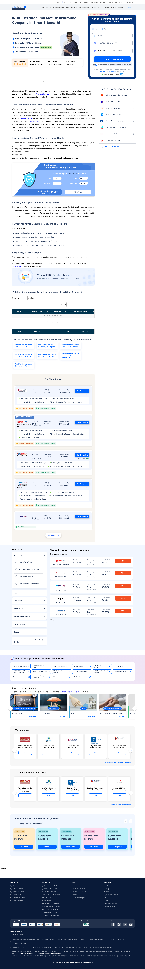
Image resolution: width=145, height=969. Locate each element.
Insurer (16, 593)
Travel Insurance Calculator (51, 909)
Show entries (23, 298)
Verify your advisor (110, 903)
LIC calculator (34, 121)
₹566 (123, 611)
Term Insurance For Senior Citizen (111, 713)
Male (97, 29)
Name (19, 311)
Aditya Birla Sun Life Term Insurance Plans (25, 746)
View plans (23, 847)
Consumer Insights (78, 898)
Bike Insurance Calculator (50, 915)
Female (106, 29)
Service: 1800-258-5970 (98, 2)
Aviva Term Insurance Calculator (48, 789)
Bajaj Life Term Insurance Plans (95, 746)
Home (13, 81)
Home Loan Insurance (19, 677)
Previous (50, 322)
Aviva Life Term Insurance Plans (48, 746)
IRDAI (12, 934)
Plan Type (18, 555)
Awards (75, 895)
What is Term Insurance (40, 671)
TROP (72, 713)
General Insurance (19, 886)
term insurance (26, 118)
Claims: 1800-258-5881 (116, 2)
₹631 (123, 586)
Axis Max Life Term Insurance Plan (72, 746)
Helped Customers (80, 311)
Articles (75, 886)
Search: (63, 304)
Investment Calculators (52, 886)
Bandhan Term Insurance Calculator (95, 789)
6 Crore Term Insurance (114, 837)
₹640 (123, 573)
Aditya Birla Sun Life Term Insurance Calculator (25, 789)
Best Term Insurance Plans (120, 762)
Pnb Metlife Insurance (44, 94)
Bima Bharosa (19, 934)
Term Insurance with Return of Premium (19, 671)
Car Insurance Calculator (50, 912)
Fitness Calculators (50, 889)
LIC (54, 677)
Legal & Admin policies (111, 895)
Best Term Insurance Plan (39, 666)
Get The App (67, 2)
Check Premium (82, 391)
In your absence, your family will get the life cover (28, 641)
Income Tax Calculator (49, 892)
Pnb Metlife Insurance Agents (34, 81)
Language (57, 311)
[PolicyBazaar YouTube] (131, 924)
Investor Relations (110, 906)
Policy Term (18, 608)
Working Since (37, 311)
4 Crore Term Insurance (67, 837)
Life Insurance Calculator (57, 671)
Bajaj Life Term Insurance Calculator (72, 789)
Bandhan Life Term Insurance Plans (119, 746)
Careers (106, 892)
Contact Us (129, 2)
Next (57, 322)
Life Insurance (21, 81)
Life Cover (18, 601)
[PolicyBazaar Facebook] (113, 924)
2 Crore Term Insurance (81, 671)
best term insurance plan (69, 692)
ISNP (105, 898)
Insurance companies (79, 892)
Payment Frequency (22, 616)
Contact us (107, 900)
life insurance (17, 266)
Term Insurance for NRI (60, 666)
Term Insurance (78, 666)
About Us (107, 886)
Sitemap (106, 889)
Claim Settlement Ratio (121, 671)
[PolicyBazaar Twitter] (119, 924)
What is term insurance (120, 805)
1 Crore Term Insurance (20, 666)
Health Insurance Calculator (51, 906)
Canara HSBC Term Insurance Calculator (119, 789)
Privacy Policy (103, 71)
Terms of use (113, 71)
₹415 (123, 598)
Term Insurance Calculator (98, 666)
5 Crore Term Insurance (91, 837)
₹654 (123, 561)
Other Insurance (18, 900)
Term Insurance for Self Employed (101, 671)
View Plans (78, 192)
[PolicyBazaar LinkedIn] (125, 924)
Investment (17, 895)
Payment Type (19, 624)
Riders (16, 632)
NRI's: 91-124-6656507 (81, 2)
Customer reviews (78, 889)
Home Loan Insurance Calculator (39, 676)
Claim (57, 2)
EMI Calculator (46, 898)
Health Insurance (19, 898)
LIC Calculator (78, 677)
